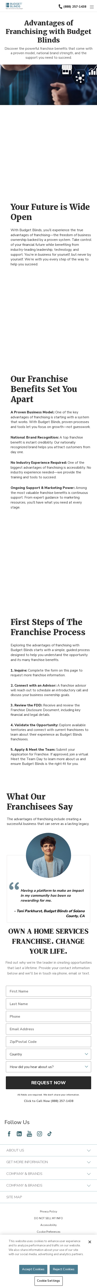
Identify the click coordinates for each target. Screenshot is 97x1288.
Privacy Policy (48, 1211)
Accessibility (48, 1225)
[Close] (90, 1242)
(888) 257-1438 (74, 6)
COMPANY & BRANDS (24, 1173)
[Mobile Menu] (92, 7)
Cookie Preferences (48, 1232)
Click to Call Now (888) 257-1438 (48, 1101)
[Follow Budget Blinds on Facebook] (9, 1134)
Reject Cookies (64, 1269)
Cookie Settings (48, 1281)
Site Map (14, 1197)
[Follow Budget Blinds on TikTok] (49, 1134)
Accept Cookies (33, 1269)
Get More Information (27, 1162)
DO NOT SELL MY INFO (48, 1218)
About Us (15, 1150)
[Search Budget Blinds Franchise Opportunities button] (94, 4)
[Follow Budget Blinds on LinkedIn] (19, 1134)
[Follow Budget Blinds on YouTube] (29, 1134)
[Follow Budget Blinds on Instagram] (39, 1134)
